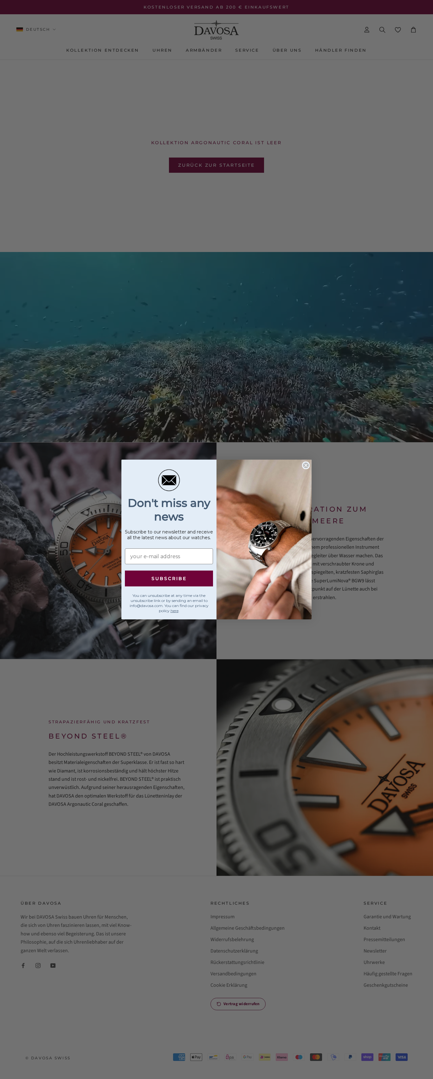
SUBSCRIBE (169, 578)
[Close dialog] (306, 465)
